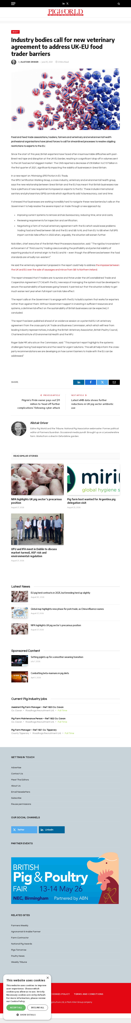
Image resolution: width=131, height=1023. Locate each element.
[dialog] (27, 997)
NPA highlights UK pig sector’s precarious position (36, 501)
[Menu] (13, 3)
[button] (27, 1015)
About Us (15, 786)
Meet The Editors (20, 780)
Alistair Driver (30, 62)
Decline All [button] (37, 1007)
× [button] (47, 978)
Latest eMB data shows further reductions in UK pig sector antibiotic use (92, 404)
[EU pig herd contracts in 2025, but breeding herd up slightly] (19, 596)
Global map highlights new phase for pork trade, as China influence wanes (67, 609)
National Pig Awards (21, 944)
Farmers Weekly (19, 925)
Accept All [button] (16, 1007)
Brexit (15, 32)
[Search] (118, 3)
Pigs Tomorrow (18, 950)
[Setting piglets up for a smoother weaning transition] (19, 660)
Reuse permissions (21, 804)
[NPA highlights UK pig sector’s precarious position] (37, 479)
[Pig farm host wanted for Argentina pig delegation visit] (93, 479)
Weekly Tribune (19, 962)
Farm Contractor (20, 938)
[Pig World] (65, 12)
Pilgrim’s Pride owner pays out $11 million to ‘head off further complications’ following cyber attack (38, 404)
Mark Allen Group (75, 1002)
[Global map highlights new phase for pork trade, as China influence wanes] (19, 612)
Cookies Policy (60, 994)
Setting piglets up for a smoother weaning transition (57, 657)
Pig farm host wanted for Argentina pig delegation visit (91, 501)
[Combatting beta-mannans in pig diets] (19, 676)
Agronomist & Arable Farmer (26, 932)
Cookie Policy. (18, 1001)
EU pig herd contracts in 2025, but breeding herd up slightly (60, 592)
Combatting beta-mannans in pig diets (50, 673)
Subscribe (16, 798)
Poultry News (17, 956)
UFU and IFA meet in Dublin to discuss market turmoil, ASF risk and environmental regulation (34, 552)
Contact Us (17, 774)
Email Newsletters (20, 792)
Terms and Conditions (88, 994)
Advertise (16, 767)
